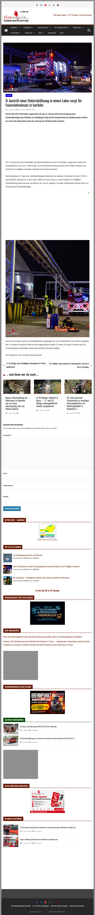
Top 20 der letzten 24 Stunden (59, 906)
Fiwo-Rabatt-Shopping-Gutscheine (21, 906)
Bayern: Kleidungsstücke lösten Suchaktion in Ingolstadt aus (39, 839)
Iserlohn (33, 110)
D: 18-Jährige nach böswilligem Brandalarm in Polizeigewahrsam (26, 365)
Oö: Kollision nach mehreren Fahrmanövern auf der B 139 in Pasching (69, 365)
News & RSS (77, 27)
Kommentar (7, 435)
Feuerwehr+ (27, 27)
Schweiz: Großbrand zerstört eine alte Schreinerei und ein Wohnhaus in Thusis (44, 645)
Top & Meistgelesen (60, 27)
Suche (62, 33)
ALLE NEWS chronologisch (41, 906)
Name (5, 473)
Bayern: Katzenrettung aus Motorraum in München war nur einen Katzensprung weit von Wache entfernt (16, 403)
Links (40, 33)
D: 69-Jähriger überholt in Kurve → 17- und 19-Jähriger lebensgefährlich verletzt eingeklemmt (47, 402)
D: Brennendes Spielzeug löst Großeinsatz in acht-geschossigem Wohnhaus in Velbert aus (48, 827)
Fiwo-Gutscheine (85, 15)
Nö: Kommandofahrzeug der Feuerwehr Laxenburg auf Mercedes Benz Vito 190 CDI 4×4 (47, 738)
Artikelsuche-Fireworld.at (77, 906)
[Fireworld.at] (6, 30)
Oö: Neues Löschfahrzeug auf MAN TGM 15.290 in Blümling (38, 726)
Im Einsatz (14, 27)
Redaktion (28, 33)
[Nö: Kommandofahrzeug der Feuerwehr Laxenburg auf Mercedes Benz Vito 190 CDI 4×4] (10, 741)
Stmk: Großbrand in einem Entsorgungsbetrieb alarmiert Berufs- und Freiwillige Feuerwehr (46, 566)
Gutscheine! (52, 33)
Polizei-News (15, 33)
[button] (18, 27)
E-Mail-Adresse (8, 485)
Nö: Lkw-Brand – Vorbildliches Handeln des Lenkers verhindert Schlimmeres (41, 578)
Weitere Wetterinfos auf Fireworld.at (47, 539)
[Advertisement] (20, 665)
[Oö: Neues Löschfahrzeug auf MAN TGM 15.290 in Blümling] (10, 729)
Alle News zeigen (60, 15)
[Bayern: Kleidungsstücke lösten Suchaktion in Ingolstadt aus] (10, 842)
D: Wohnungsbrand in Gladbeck (70, 637)
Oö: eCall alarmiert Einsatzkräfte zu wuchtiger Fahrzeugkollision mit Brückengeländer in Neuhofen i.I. (78, 403)
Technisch (8, 95)
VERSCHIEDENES (43, 27)
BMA (29, 110)
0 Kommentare (21, 110)
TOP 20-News (73, 15)
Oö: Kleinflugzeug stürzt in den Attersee (27, 555)
